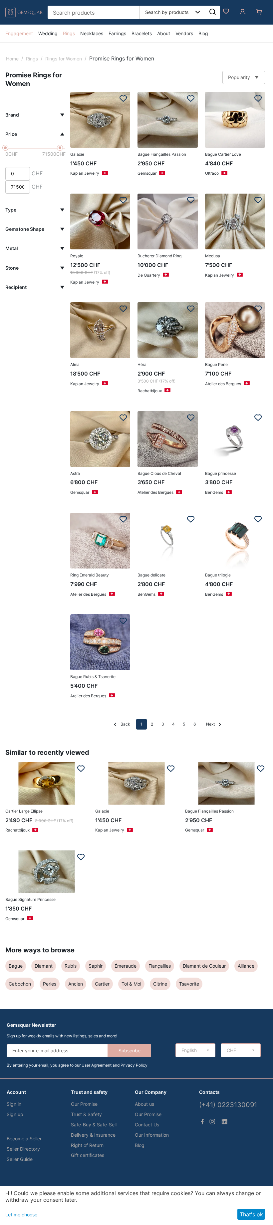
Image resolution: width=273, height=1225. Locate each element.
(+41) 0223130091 (228, 1105)
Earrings (117, 33)
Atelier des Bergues (223, 383)
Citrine (160, 984)
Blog (203, 33)
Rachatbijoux (149, 390)
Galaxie (77, 154)
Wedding (48, 33)
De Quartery (148, 275)
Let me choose (21, 1214)
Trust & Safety (86, 1114)
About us (144, 1104)
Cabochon (20, 984)
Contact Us (147, 1124)
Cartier (102, 984)
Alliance (246, 966)
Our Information (152, 1135)
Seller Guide (20, 1159)
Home (12, 58)
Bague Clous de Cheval (159, 473)
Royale (76, 255)
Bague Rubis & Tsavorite (93, 676)
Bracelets (142, 33)
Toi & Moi (131, 984)
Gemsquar (146, 173)
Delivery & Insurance (93, 1135)
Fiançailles (159, 966)
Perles (49, 984)
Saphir (96, 966)
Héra (141, 364)
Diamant (44, 966)
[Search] (212, 12)
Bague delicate (151, 574)
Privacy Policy (134, 1065)
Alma (75, 364)
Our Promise (84, 1104)
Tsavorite (189, 984)
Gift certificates (87, 1155)
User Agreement (97, 1065)
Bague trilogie (218, 574)
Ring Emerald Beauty (89, 574)
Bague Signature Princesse (30, 899)
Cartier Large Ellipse (24, 811)
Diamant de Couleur (204, 966)
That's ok (251, 1214)
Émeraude (125, 966)
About (163, 33)
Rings (69, 33)
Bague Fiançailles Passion (161, 154)
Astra (75, 473)
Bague (16, 966)
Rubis (71, 966)
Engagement (19, 33)
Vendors (184, 33)
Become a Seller (24, 1138)
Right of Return (87, 1145)
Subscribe (129, 1050)
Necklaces (91, 33)
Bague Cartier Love (223, 154)
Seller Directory (23, 1149)
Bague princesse (220, 473)
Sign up (15, 1114)
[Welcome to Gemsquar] (24, 17)
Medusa (212, 255)
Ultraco (212, 173)
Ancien (75, 984)
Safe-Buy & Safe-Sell (94, 1124)
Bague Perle (216, 364)
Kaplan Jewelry (84, 173)
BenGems (214, 492)
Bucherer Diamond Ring (159, 255)
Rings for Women (63, 58)
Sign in (14, 1104)
